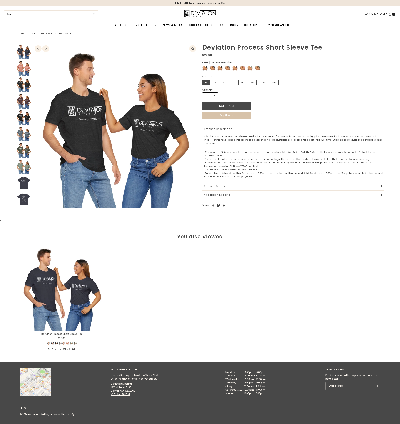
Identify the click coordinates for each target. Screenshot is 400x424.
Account (371, 14)
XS (206, 82)
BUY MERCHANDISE (277, 25)
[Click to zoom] (192, 48)
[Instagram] (25, 408)
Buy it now (227, 115)
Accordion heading (217, 195)
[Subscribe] (376, 386)
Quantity (207, 90)
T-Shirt (31, 33)
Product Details (215, 186)
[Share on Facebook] (213, 205)
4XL (274, 82)
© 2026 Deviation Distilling (34, 414)
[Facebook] (21, 408)
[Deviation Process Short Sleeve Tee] (62, 287)
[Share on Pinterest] (224, 205)
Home (22, 33)
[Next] (45, 48)
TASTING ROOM (228, 25)
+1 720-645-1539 (120, 394)
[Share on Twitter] (218, 205)
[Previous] (38, 48)
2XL (252, 82)
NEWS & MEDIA (172, 25)
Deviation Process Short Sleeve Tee (62, 333)
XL (242, 82)
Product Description (218, 129)
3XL (263, 82)
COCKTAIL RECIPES (200, 25)
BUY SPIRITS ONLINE (145, 25)
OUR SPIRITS (118, 25)
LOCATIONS (252, 25)
